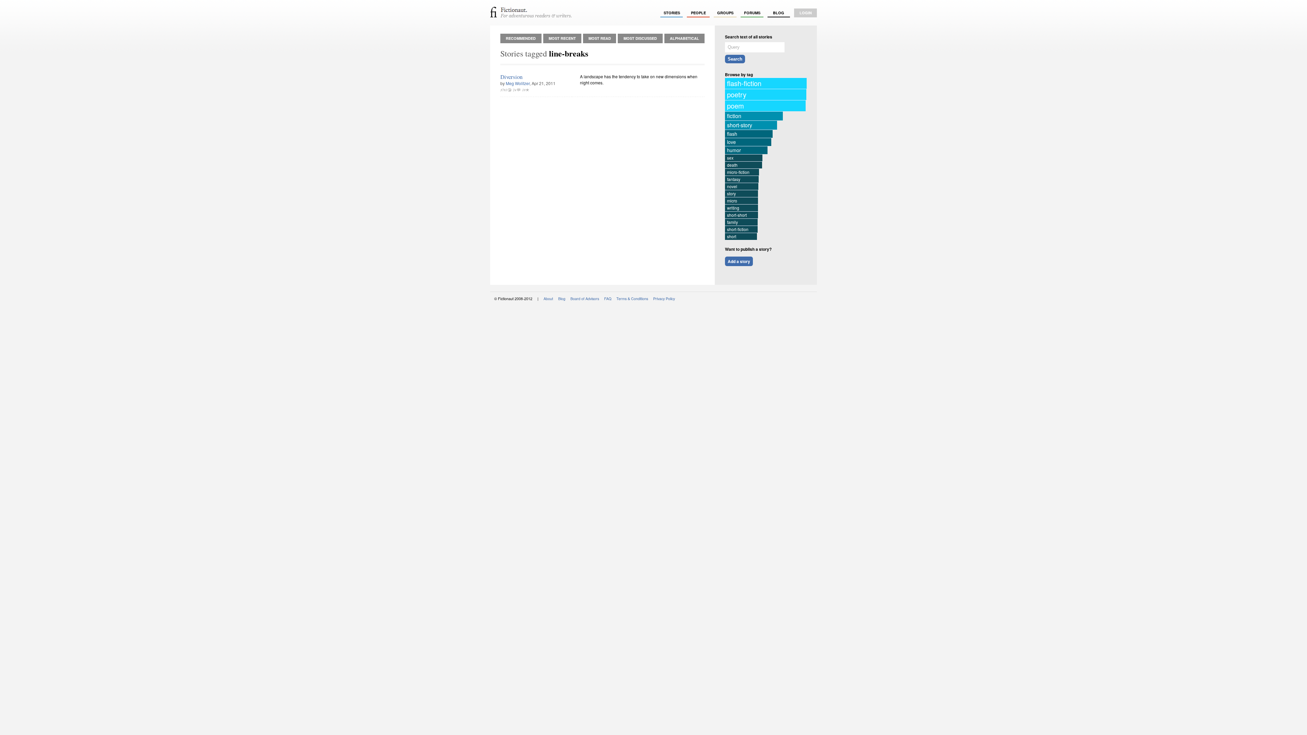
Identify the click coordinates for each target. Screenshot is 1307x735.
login (806, 12)
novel (732, 186)
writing (733, 208)
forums (752, 12)
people (698, 12)
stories (672, 12)
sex (730, 158)
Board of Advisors (584, 298)
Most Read (599, 38)
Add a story (739, 261)
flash (732, 133)
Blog (778, 12)
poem (735, 106)
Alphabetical (684, 38)
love (731, 141)
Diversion (511, 77)
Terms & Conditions (632, 298)
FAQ (607, 298)
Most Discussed (640, 38)
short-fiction (737, 229)
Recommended (521, 38)
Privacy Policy (664, 298)
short (731, 236)
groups (725, 12)
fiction (734, 116)
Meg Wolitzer (518, 83)
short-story (739, 125)
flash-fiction (744, 83)
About (548, 298)
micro (732, 200)
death (732, 165)
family (732, 222)
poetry (736, 94)
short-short (737, 215)
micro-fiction (738, 172)
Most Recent (562, 38)
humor (734, 150)
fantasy (733, 179)
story (731, 193)
